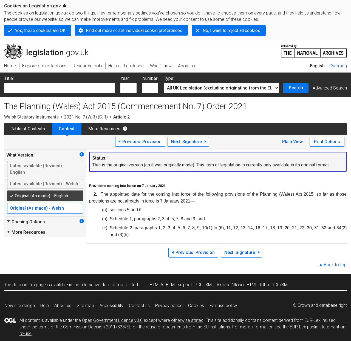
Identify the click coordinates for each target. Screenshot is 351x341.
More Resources (104, 128)
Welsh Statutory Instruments (31, 117)
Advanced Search (330, 88)
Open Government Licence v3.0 (112, 320)
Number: (150, 78)
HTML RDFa (258, 284)
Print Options (327, 141)
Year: (125, 78)
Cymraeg (338, 65)
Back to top (335, 264)
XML (209, 284)
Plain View (292, 141)
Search (296, 87)
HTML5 (156, 284)
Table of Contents (28, 128)
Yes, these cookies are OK (40, 30)
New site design (19, 305)
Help (44, 305)
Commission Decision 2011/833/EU (97, 327)
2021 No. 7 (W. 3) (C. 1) (86, 117)
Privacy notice (169, 305)
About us (62, 305)
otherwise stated (187, 320)
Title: (9, 78)
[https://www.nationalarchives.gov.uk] (314, 49)
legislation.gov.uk (49, 45)
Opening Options (25, 221)
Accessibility (111, 305)
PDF (199, 284)
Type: (169, 78)
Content (67, 128)
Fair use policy (223, 305)
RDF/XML (281, 284)
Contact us (139, 305)
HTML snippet (179, 284)
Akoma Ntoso (230, 284)
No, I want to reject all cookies (231, 30)
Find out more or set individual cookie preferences (134, 30)
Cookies (196, 305)
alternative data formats (103, 284)
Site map (85, 305)
